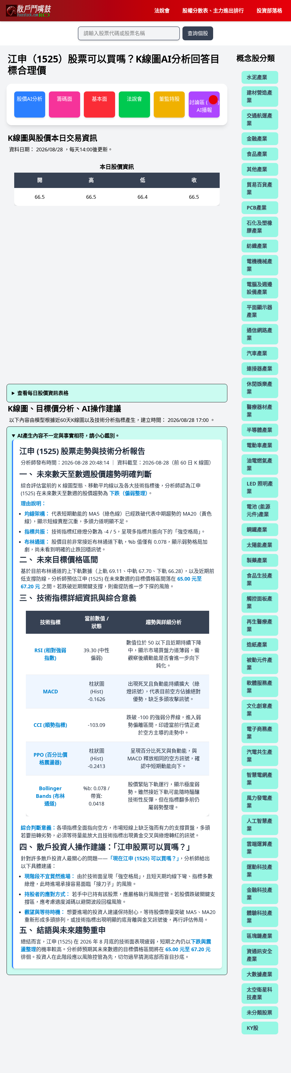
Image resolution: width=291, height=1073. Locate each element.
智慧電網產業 (259, 778)
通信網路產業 (259, 334)
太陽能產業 (259, 544)
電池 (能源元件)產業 (258, 510)
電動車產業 (259, 445)
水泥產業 (257, 77)
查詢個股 (198, 33)
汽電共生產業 (259, 755)
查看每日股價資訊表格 (42, 393)
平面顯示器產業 (259, 311)
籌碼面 (64, 98)
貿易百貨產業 (259, 188)
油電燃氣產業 (259, 464)
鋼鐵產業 (257, 529)
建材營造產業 (259, 96)
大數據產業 (259, 974)
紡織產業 (257, 245)
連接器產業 (259, 368)
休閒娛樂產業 (259, 387)
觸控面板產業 (259, 602)
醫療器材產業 (259, 410)
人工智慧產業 (259, 824)
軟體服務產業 (259, 686)
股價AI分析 (29, 98)
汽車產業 (257, 353)
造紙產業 (257, 644)
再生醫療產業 (259, 625)
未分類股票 (259, 1012)
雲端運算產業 (259, 847)
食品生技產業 (259, 579)
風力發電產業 (259, 801)
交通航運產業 (259, 119)
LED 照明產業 (260, 487)
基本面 (99, 98)
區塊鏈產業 (259, 935)
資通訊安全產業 (259, 955)
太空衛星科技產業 (259, 993)
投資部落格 (269, 10)
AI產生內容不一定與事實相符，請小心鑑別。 (68, 435)
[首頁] (28, 11)
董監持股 (169, 98)
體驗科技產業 (259, 916)
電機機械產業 (259, 265)
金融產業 (257, 138)
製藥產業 (257, 560)
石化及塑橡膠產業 (259, 226)
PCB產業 (257, 207)
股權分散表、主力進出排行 (213, 10)
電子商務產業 (259, 732)
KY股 (252, 1027)
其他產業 (257, 169)
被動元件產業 (259, 663)
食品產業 (257, 153)
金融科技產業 (259, 893)
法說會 (162, 10)
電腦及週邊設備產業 (259, 288)
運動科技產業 (259, 870)
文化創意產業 (259, 709)
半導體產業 (259, 429)
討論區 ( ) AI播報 (204, 106)
